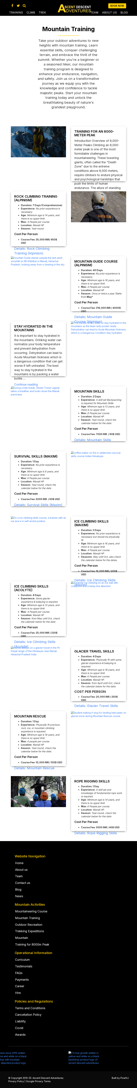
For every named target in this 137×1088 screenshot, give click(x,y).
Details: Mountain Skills (92, 440)
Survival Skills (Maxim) (35, 456)
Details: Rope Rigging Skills (95, 833)
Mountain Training (27, 918)
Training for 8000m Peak (32, 944)
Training (16, 12)
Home (19, 863)
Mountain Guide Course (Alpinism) (96, 263)
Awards (20, 1034)
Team (94, 12)
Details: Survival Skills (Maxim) (38, 505)
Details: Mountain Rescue (34, 768)
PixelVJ (124, 1078)
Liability (20, 1021)
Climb (31, 12)
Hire (18, 993)
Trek (42, 12)
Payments (22, 979)
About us (109, 12)
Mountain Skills (89, 391)
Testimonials (23, 966)
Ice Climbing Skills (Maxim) (91, 523)
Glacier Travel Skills (94, 651)
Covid (19, 1028)
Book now (117, 5)
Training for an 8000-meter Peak (94, 133)
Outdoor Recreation (28, 924)
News (19, 896)
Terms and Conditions (30, 1008)
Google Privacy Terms (38, 1081)
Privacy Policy (16, 1081)
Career (19, 986)
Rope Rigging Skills (92, 781)
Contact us (22, 883)
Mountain (21, 938)
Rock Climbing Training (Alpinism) (35, 198)
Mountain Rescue (30, 716)
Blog (124, 12)
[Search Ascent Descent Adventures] (24, 6)
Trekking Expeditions (29, 931)
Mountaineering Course (31, 911)
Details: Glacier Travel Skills (96, 706)
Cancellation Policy (28, 1014)
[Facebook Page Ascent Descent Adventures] (12, 6)
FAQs (18, 973)
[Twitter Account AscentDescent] (18, 6)
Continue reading (26, 384)
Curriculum (22, 959)
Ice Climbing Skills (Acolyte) (31, 588)
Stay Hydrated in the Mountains (33, 328)
